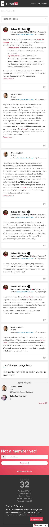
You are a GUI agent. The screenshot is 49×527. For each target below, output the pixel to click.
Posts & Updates (10, 19)
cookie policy (32, 515)
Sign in (33, 3)
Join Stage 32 (42, 3)
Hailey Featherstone (18, 396)
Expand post (7, 79)
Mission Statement (24, 494)
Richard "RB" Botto (18, 29)
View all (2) (43, 403)
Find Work (28, 297)
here (24, 129)
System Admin (17, 94)
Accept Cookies (37, 519)
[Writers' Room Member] (29, 29)
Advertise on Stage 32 (24, 498)
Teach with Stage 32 (24, 501)
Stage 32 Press (24, 496)
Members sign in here (24, 471)
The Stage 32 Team (24, 491)
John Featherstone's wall (25, 34)
